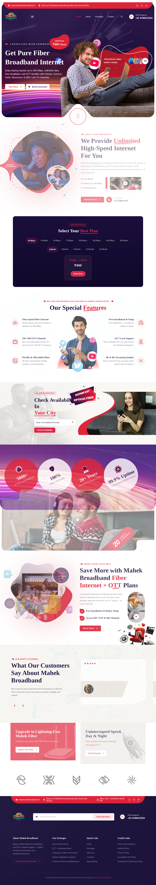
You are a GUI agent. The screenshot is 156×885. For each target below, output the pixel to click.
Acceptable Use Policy (127, 857)
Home (78, 17)
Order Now (78, 274)
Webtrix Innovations (103, 878)
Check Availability (44, 430)
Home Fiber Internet (60, 844)
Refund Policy (123, 848)
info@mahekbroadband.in (29, 800)
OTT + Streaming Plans (61, 848)
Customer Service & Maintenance (65, 861)
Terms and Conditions (126, 844)
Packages (99, 17)
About (88, 17)
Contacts (90, 857)
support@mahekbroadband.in (23, 5)
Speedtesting (92, 861)
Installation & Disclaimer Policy (130, 861)
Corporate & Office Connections (65, 853)
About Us (90, 853)
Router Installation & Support (64, 857)
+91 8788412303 (144, 18)
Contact (111, 17)
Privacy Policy (123, 853)
